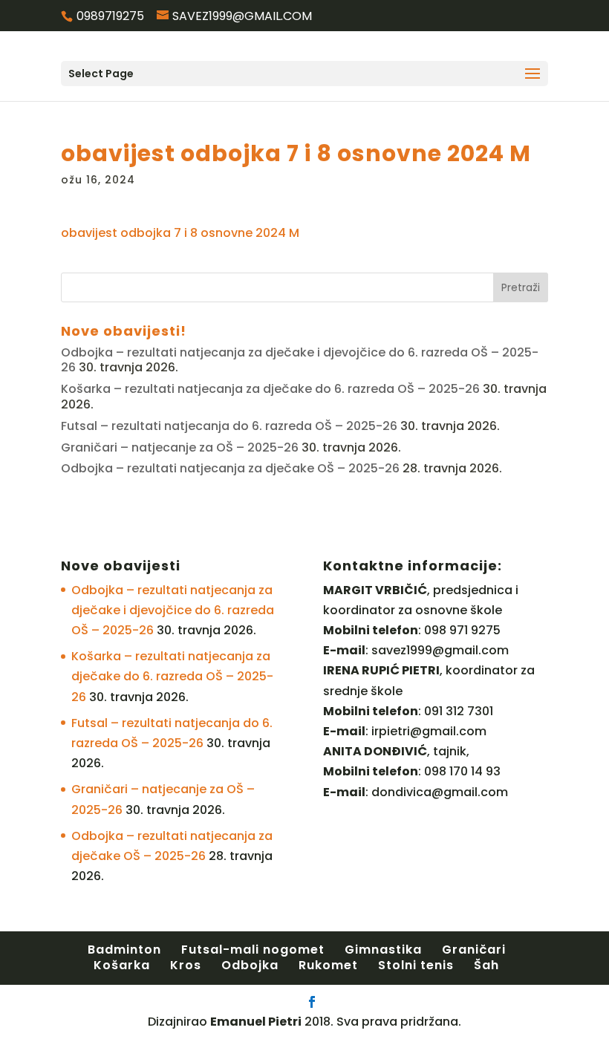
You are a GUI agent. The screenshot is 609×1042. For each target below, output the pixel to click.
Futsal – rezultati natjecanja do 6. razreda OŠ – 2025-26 (229, 425)
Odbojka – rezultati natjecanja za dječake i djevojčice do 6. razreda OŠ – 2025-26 (299, 360)
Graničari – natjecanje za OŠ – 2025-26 (180, 447)
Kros (185, 965)
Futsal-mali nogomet (253, 949)
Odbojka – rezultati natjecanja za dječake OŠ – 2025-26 (230, 468)
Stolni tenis (416, 965)
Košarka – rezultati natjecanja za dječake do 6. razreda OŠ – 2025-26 (270, 388)
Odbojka (250, 965)
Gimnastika (383, 949)
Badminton (124, 949)
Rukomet (328, 965)
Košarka (122, 965)
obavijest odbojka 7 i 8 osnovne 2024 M (180, 232)
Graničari (474, 949)
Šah (486, 965)
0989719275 (110, 16)
